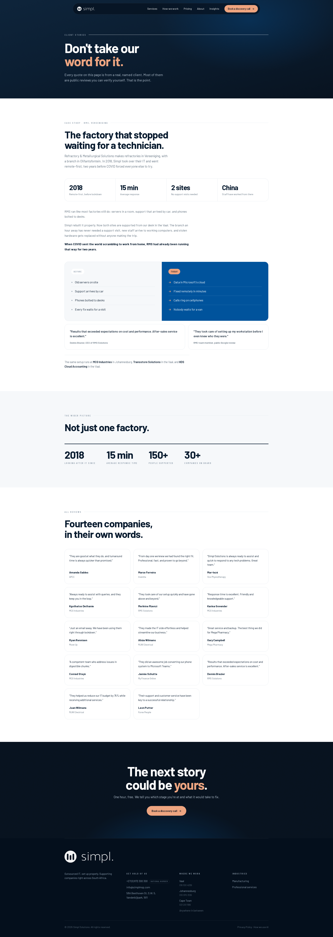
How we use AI (261, 927)
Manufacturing (240, 881)
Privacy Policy (244, 927)
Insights (214, 8)
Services (152, 8)
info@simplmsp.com (138, 887)
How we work (170, 8)
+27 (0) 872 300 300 (137, 881)
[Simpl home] (86, 9)
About (200, 8)
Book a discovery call (241, 8)
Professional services (244, 887)
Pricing (188, 8)
